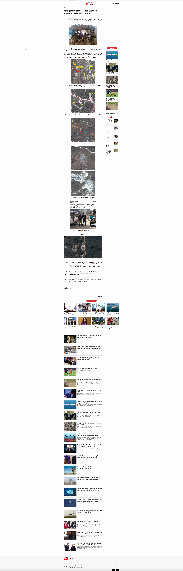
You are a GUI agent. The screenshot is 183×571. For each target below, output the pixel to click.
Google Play (117, 570)
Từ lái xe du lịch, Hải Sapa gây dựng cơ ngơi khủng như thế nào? (70, 327)
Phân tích (66, 333)
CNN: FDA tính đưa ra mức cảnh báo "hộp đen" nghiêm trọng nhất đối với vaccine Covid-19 (88, 456)
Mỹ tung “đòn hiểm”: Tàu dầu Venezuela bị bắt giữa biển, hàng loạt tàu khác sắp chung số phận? (89, 500)
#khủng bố (77, 279)
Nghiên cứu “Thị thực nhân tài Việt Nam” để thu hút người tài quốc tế (98, 313)
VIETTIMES (91, 3)
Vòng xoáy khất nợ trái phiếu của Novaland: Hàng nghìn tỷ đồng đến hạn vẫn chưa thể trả (98, 327)
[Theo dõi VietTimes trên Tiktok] (116, 564)
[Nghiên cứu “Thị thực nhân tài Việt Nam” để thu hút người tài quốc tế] (98, 307)
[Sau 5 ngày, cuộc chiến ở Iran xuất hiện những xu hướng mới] (112, 67)
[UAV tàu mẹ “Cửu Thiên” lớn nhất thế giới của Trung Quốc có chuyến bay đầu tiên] (70, 514)
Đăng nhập (117, 3)
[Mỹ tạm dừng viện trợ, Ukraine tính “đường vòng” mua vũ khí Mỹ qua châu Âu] (116, 136)
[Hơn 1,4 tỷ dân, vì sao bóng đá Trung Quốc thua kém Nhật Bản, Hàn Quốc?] (112, 93)
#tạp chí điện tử (80, 281)
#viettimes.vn (74, 281)
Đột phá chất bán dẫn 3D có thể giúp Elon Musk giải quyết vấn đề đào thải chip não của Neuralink (89, 489)
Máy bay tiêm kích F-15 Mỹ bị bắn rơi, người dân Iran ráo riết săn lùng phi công (110, 112)
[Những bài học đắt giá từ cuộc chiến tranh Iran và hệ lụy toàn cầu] (112, 80)
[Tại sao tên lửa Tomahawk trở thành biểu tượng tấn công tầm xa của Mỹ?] (112, 55)
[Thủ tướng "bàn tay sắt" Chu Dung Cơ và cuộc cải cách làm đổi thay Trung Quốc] (116, 121)
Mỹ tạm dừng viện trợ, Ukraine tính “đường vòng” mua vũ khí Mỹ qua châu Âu (109, 137)
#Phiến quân (99, 279)
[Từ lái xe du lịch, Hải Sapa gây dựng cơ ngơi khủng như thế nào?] (70, 321)
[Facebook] (26, 49)
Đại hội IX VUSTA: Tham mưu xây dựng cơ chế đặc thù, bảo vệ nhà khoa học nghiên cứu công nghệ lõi (70, 313)
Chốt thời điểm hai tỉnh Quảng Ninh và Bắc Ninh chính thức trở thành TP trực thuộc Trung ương (113, 313)
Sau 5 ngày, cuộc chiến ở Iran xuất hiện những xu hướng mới (110, 73)
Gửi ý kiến (100, 296)
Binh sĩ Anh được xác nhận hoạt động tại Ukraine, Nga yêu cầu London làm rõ (89, 467)
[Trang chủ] (64, 7)
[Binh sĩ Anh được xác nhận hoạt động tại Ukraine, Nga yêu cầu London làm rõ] (70, 470)
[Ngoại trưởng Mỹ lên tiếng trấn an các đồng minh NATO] (70, 393)
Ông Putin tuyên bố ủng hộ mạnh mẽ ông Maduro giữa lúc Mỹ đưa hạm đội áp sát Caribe (89, 544)
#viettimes (69, 281)
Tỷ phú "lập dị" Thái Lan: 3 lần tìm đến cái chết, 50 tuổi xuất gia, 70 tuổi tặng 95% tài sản (89, 445)
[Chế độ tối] (113, 3)
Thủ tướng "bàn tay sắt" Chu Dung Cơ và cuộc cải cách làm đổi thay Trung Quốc (109, 121)
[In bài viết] (97, 16)
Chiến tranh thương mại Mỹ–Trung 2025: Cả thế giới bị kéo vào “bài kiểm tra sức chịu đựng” (88, 434)
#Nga (69, 279)
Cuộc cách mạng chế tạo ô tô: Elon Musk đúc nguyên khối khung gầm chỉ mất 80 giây (113, 327)
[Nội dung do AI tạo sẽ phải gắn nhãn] (84, 321)
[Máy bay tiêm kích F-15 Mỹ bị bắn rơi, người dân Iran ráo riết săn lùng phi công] (112, 106)
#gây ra (95, 279)
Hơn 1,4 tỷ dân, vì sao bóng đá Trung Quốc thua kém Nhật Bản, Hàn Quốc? (110, 99)
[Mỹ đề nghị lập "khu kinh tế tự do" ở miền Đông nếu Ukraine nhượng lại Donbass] (70, 535)
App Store (113, 570)
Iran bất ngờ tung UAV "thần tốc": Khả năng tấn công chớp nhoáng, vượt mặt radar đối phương (88, 522)
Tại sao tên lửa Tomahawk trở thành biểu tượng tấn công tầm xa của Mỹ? (110, 60)
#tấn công (73, 279)
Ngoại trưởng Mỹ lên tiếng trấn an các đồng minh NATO (89, 391)
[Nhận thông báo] (111, 3)
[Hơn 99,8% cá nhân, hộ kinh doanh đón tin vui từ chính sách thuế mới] (84, 307)
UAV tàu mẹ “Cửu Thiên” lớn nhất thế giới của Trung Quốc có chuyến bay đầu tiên (89, 511)
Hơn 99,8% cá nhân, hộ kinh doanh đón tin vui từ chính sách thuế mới (84, 313)
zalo (113, 564)
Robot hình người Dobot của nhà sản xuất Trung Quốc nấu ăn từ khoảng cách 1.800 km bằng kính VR (109, 129)
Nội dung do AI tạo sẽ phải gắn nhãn (84, 326)
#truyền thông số (86, 281)
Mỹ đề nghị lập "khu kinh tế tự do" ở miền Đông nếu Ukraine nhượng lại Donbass (89, 533)
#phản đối (81, 279)
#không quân (86, 279)
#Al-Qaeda (91, 279)
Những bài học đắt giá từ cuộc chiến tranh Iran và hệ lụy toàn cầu (110, 86)
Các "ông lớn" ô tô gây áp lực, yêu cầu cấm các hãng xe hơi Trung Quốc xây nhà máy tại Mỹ (88, 478)
